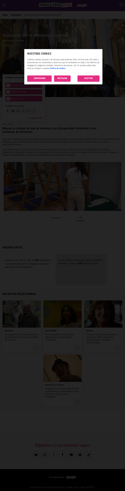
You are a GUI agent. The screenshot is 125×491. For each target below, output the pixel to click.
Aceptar (88, 78)
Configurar (39, 78)
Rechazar (62, 78)
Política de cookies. (58, 68)
